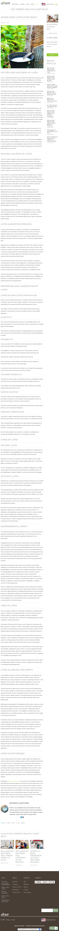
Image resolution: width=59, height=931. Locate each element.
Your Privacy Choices (32, 929)
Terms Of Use (16, 892)
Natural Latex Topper (5, 888)
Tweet (3, 823)
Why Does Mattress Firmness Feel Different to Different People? (52, 139)
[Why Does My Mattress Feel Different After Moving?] (22, 848)
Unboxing (15, 884)
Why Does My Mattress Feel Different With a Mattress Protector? (51, 123)
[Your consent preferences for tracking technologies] (56, 928)
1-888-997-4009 (50, 4)
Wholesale (16, 889)
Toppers (22, 4)
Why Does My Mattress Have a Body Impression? (51, 93)
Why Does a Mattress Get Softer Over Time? (52, 100)
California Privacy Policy (19, 925)
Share (9, 823)
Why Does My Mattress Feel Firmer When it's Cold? (7, 855)
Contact (26, 889)
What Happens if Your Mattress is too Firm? (52, 131)
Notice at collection (22, 929)
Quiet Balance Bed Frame (6, 900)
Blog (37, 4)
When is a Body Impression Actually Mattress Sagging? (35, 856)
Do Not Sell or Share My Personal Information (35, 925)
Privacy (8, 920)
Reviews (15, 881)
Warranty (26, 884)
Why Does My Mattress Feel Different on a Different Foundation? (50, 113)
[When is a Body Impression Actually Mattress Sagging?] (36, 848)
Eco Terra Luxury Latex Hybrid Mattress (6, 883)
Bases (32, 4)
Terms (13, 920)
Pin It (14, 823)
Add (19, 823)
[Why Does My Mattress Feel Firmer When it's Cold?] (7, 848)
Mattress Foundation (5, 892)
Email (23, 823)
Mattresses (15, 4)
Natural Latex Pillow (5, 896)
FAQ (25, 881)
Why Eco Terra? (17, 887)
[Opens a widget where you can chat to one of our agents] (53, 928)
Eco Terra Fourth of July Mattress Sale (52, 105)
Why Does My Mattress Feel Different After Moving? (22, 856)
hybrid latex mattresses (13, 781)
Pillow (27, 4)
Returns (26, 887)
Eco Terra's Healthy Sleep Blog (29, 9)
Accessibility (27, 892)
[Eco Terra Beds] (5, 3)
